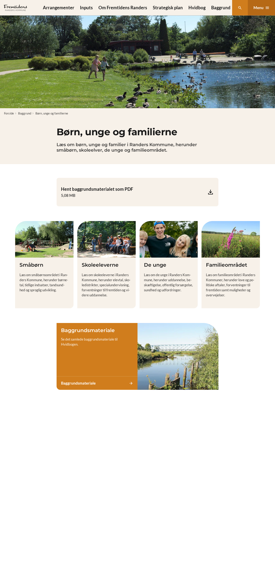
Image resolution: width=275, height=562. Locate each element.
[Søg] (240, 8)
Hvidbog (197, 7)
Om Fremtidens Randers (122, 7)
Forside (9, 113)
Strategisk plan (168, 7)
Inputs (86, 7)
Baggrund (221, 7)
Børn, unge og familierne (51, 113)
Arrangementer (58, 7)
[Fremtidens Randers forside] (15, 8)
